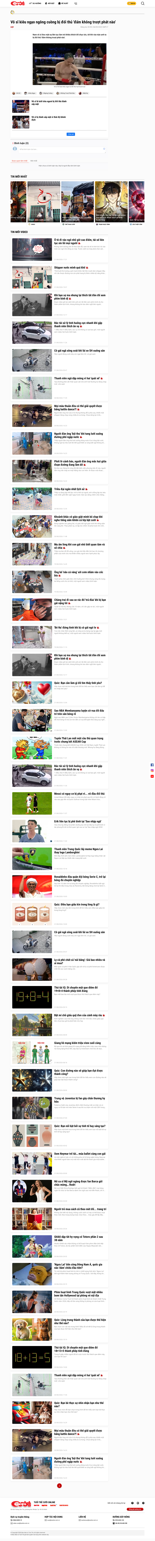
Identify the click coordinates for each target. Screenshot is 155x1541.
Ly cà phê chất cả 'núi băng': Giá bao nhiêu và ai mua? (79, 961)
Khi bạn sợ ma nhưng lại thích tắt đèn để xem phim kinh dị (80, 297)
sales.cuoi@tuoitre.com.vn (21, 1523)
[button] (75, 3)
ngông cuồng (48, 93)
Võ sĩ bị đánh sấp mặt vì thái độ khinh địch (49, 118)
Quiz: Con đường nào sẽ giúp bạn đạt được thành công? (78, 1072)
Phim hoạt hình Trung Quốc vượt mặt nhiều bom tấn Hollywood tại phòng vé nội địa (78, 1294)
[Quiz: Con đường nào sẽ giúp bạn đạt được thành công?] (32, 1080)
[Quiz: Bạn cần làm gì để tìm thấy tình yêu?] (32, 692)
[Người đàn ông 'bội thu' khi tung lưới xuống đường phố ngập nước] (32, 443)
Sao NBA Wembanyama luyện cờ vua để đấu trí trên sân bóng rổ (79, 712)
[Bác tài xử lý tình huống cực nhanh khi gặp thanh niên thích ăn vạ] (32, 332)
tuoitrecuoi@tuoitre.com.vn (89, 1520)
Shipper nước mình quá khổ (39, 220)
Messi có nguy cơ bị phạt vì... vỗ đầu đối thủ (79, 793)
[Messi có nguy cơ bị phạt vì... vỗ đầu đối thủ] (32, 803)
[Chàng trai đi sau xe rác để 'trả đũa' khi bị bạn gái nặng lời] (32, 609)
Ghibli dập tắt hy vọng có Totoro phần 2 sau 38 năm (78, 1238)
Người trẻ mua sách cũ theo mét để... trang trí (80, 1209)
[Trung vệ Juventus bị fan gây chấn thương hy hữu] (32, 1108)
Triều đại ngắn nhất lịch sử (69, 489)
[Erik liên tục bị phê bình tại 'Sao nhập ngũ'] (32, 831)
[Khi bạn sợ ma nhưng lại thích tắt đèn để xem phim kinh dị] (32, 305)
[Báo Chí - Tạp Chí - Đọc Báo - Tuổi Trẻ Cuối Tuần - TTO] (45, 1505)
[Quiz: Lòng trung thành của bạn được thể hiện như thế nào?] (32, 1329)
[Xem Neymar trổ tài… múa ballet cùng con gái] (32, 1163)
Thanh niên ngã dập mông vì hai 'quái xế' (77, 378)
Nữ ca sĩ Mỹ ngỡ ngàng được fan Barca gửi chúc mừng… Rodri (78, 1183)
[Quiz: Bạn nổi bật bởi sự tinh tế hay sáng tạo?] (32, 1135)
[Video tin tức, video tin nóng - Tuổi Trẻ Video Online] (54, 1505)
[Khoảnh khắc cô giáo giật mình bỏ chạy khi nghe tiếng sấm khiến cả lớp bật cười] (32, 526)
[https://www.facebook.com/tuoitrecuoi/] (132, 1503)
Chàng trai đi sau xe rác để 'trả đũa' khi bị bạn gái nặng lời (80, 601)
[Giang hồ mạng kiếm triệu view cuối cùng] (32, 1052)
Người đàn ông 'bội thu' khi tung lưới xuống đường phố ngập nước (78, 435)
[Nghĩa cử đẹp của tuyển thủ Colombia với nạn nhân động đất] (77, 201)
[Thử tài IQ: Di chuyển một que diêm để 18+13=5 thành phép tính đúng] (32, 1357)
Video (33, 224)
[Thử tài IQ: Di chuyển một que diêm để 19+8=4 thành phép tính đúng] (32, 997)
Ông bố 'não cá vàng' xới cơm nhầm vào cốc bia (78, 574)
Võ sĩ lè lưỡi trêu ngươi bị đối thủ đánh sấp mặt (49, 102)
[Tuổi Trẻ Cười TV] (138, 1503)
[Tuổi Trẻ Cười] (143, 1503)
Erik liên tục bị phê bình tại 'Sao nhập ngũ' (77, 821)
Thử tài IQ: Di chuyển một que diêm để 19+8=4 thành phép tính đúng (76, 989)
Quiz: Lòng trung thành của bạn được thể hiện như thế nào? (80, 1321)
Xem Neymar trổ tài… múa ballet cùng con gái (80, 1153)
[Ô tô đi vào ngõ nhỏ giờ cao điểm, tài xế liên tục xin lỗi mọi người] (32, 249)
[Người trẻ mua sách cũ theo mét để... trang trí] (32, 1219)
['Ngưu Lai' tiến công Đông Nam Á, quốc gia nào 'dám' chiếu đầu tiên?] (32, 1274)
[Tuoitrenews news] (63, 1505)
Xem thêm (59, 1486)
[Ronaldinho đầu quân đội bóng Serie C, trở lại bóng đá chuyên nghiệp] (32, 886)
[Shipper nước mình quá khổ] (43, 201)
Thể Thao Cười (70, 224)
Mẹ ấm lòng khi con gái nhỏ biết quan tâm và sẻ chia (79, 546)
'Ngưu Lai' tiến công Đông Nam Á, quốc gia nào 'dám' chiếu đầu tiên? (78, 1266)
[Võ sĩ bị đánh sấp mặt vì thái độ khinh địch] (20, 122)
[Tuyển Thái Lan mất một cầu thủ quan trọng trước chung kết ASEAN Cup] (32, 748)
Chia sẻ (71, 134)
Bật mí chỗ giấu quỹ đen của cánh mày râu (78, 1015)
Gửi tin (133, 3)
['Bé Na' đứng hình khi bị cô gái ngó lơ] (32, 637)
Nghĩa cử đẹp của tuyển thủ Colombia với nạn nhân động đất (76, 219)
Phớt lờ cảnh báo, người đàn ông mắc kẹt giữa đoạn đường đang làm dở (80, 463)
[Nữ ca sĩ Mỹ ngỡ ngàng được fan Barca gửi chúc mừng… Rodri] (32, 1191)
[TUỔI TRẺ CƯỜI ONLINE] (21, 1504)
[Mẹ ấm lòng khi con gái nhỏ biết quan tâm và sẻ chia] (32, 554)
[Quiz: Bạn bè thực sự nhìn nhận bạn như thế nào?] (32, 1412)
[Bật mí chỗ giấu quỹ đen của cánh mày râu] (32, 1025)
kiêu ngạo (32, 93)
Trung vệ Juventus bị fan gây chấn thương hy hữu (79, 1100)
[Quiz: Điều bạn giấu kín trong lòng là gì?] (32, 914)
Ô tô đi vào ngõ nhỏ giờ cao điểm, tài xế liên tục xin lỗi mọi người (79, 241)
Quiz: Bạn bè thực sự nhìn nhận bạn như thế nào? (79, 1404)
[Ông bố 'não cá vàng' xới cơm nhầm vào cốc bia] (32, 582)
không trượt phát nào (68, 93)
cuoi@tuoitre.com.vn (53, 1520)
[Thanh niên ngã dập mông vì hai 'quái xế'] (32, 388)
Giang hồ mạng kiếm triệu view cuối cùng (77, 1043)
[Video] (77, 13)
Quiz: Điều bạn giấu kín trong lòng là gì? (76, 904)
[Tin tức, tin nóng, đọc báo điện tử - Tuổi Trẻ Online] (37, 1505)
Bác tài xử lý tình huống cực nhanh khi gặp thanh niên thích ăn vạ (78, 324)
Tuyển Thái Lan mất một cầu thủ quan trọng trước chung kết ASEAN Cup (78, 740)
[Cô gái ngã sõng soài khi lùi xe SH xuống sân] (32, 360)
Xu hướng (37, 3)
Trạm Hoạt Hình (104, 224)
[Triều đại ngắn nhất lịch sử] (32, 499)
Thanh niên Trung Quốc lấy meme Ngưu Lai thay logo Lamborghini (78, 851)
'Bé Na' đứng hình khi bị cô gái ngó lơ (75, 627)
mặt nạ (85, 93)
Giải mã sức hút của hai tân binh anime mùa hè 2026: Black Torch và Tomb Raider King (111, 217)
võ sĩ (18, 93)
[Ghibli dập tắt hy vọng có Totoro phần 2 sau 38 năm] (32, 1246)
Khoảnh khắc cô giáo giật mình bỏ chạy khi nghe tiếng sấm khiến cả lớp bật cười (78, 518)
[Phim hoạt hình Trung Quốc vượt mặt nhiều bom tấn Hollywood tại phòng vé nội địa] (32, 1302)
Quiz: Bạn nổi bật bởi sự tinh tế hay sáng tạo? (79, 1126)
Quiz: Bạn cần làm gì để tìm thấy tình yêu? (78, 683)
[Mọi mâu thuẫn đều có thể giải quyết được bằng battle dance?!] (32, 415)
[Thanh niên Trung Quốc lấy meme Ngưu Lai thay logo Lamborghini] (32, 859)
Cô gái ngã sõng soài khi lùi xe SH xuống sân (79, 350)
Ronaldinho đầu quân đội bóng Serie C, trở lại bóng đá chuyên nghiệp (80, 878)
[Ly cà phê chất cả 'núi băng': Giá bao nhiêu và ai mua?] (32, 969)
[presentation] (10, 201)
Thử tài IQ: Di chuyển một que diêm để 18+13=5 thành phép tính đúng (76, 1349)
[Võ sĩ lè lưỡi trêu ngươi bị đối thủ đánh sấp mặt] (20, 106)
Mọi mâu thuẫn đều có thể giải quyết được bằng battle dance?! (78, 407)
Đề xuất (64, 3)
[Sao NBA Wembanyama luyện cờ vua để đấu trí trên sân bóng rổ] (32, 720)
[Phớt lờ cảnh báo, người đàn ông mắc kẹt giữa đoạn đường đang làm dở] (32, 471)
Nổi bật (51, 3)
